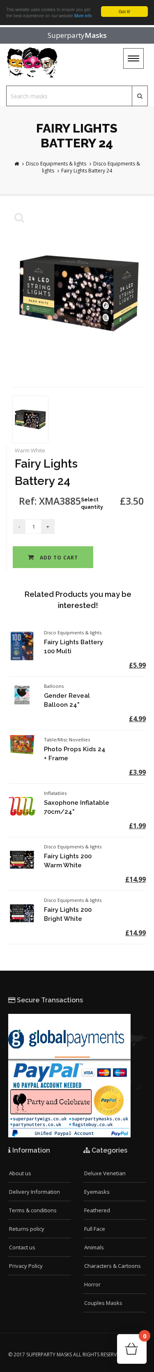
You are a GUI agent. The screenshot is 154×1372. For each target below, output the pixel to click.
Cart (144, 1338)
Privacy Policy (26, 1266)
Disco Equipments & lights (56, 163)
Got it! (124, 11)
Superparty (77, 35)
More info (83, 15)
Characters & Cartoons (112, 1266)
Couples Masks (103, 1303)
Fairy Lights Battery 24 (86, 170)
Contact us (22, 1247)
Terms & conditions (33, 1210)
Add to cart (58, 557)
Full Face (94, 1228)
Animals (94, 1247)
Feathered (97, 1210)
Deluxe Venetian (105, 1173)
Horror (92, 1284)
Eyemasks (97, 1191)
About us (20, 1173)
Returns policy (26, 1228)
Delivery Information (34, 1191)
